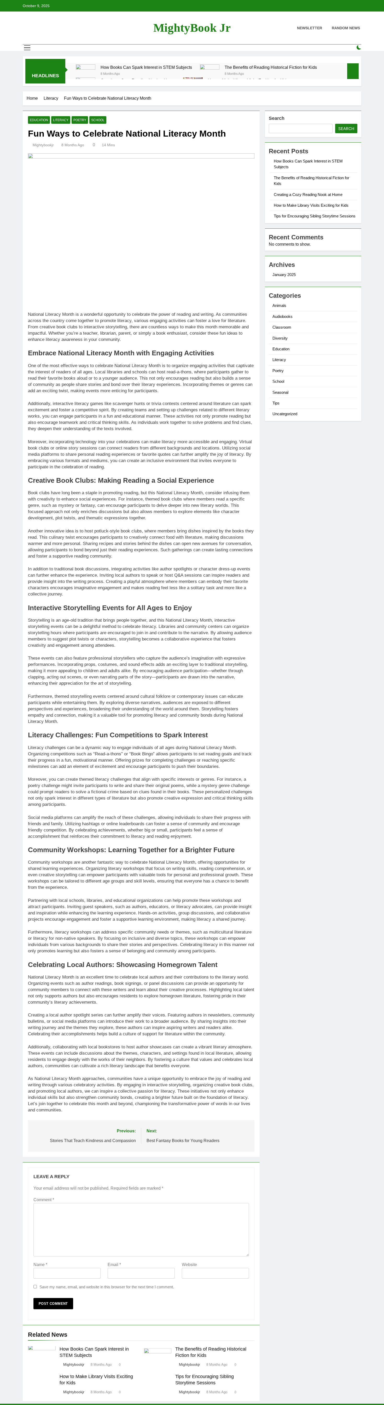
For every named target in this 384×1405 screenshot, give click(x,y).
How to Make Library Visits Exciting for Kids (311, 205)
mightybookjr (43, 145)
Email (114, 1264)
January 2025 (284, 274)
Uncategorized (284, 414)
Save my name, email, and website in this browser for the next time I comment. (106, 1287)
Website (189, 1264)
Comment (43, 1200)
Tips (276, 403)
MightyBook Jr (192, 27)
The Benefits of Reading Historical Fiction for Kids (271, 67)
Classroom (281, 327)
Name (40, 1264)
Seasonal (280, 392)
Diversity (280, 338)
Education (39, 120)
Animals (279, 305)
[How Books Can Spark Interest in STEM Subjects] (85, 74)
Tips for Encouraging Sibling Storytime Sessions (315, 216)
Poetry (79, 120)
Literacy (60, 120)
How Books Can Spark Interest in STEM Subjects (146, 67)
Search (276, 118)
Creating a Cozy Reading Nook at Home (308, 194)
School (97, 120)
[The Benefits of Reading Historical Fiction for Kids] (209, 74)
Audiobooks (282, 316)
